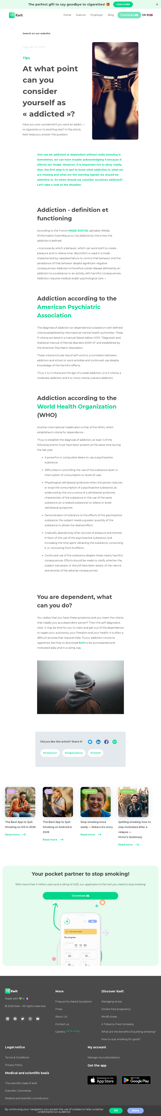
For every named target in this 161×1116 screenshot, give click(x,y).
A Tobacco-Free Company (117, 1024)
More (135, 1110)
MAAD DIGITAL (79, 230)
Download (127, 15)
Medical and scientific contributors (26, 1098)
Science (81, 15)
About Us (61, 1016)
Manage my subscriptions (103, 1057)
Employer (97, 15)
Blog (111, 15)
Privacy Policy (13, 1065)
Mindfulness (109, 1016)
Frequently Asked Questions (73, 1001)
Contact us (62, 1024)
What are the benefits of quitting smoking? (128, 1031)
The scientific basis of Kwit (21, 1083)
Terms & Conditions (17, 1057)
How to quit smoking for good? (121, 1039)
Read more (12, 834)
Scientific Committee (18, 1090)
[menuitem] (24, 817)
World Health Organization (77, 406)
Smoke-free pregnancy (116, 1009)
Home (67, 15)
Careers (60, 1031)
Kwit (82, 642)
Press (58, 1009)
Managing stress (111, 1001)
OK (116, 1110)
